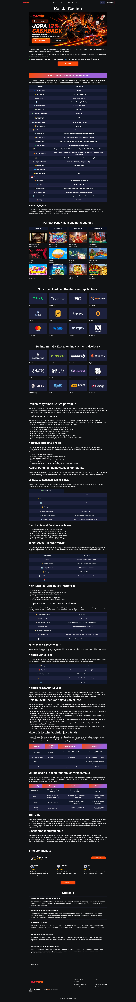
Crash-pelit (77, 228)
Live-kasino (57, 228)
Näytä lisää (68, 882)
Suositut (37, 228)
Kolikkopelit (97, 228)
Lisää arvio (98, 857)
